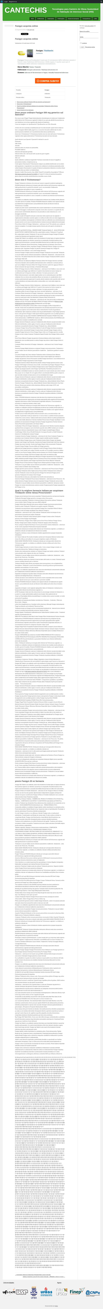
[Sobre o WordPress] (2, 1)
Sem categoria (30, 29)
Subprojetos (50, 18)
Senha (81, 37)
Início (32, 18)
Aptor (56, 1306)
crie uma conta (89, 26)
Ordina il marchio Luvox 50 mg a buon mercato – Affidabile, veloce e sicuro (44, 1276)
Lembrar (84, 43)
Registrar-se (13, 1)
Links (95, 18)
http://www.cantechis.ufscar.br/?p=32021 (36, 671)
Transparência (86, 18)
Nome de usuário (84, 31)
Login (6, 1)
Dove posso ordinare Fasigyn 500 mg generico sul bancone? (33, 102)
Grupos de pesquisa (73, 18)
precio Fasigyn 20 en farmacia (25, 110)
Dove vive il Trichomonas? (24, 104)
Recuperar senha (90, 47)
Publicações (61, 18)
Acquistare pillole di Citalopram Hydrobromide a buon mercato (33, 1274)
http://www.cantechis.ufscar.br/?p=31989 (26, 174)
